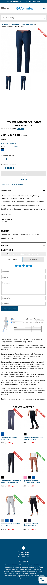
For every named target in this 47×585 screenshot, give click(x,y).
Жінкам (15, 24)
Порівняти (5, 184)
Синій (2, 149)
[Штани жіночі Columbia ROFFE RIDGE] (11, 429)
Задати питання (17, 184)
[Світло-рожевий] (25, 477)
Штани (30, 24)
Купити (23, 173)
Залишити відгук (10, 309)
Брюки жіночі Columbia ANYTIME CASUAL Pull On (32, 481)
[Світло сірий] (2, 520)
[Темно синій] (11, 520)
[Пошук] (43, 17)
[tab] (12, 259)
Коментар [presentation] (33, 259)
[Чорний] (25, 434)
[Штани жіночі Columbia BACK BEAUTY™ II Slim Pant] (34, 429)
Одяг (23, 24)
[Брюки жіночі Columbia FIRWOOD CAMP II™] (34, 515)
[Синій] (2, 434)
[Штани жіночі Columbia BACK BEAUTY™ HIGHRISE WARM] (11, 472)
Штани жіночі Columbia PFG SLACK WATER (10, 524)
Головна (6, 24)
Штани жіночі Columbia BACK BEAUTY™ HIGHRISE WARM (11, 481)
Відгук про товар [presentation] (12, 259)
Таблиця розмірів (8, 143)
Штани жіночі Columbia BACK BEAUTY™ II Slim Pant (33, 438)
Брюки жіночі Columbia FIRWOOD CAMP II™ (31, 524)
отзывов (20, 129)
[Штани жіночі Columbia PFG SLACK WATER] (11, 515)
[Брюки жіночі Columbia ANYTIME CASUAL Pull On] (34, 472)
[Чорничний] (29, 520)
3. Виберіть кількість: (8, 165)
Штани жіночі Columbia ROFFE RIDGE (9, 438)
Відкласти (23, 180)
